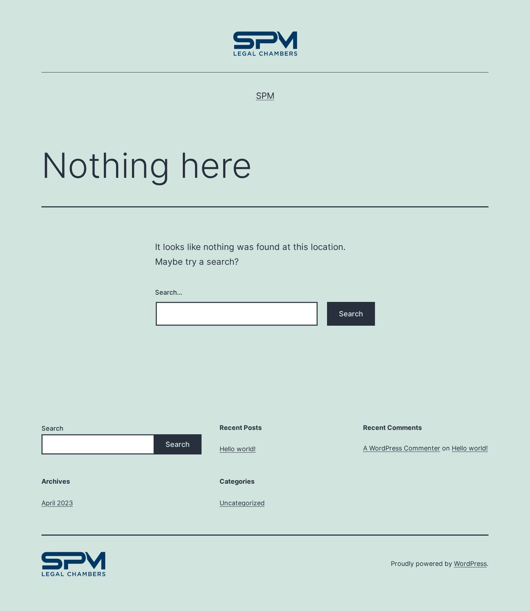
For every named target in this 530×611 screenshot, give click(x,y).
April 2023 (57, 503)
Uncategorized (242, 503)
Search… (168, 292)
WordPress (470, 563)
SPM (265, 96)
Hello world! (238, 449)
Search (52, 428)
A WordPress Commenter (401, 448)
